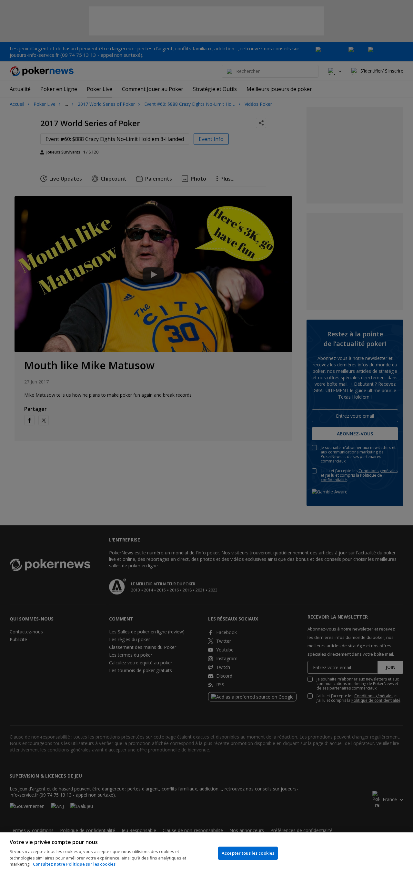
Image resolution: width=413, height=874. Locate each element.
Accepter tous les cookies (248, 853)
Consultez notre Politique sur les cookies (74, 864)
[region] (206, 853)
